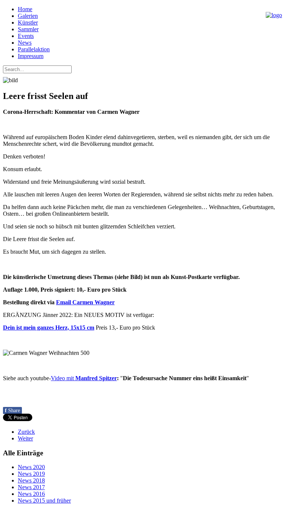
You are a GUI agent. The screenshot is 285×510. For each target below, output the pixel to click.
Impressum (30, 56)
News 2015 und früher (44, 500)
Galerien (28, 16)
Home (25, 9)
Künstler (28, 22)
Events (26, 36)
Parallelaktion (34, 49)
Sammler (28, 29)
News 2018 (31, 480)
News (25, 42)
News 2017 (31, 487)
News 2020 (31, 467)
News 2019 (31, 474)
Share (12, 410)
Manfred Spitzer (96, 378)
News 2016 (31, 494)
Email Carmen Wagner (85, 302)
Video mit (63, 378)
